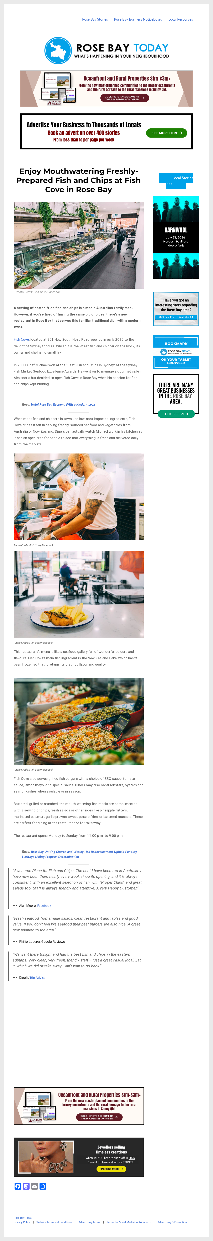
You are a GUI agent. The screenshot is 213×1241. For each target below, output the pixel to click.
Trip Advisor (38, 977)
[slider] (180, 275)
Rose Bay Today (23, 1218)
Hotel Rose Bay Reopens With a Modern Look (63, 404)
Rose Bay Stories (95, 19)
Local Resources (180, 19)
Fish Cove (21, 339)
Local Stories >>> (179, 181)
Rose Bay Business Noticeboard (138, 19)
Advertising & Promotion (172, 1222)
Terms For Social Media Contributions (129, 1222)
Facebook (44, 905)
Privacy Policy (22, 1222)
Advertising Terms (89, 1222)
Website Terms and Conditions (54, 1222)
